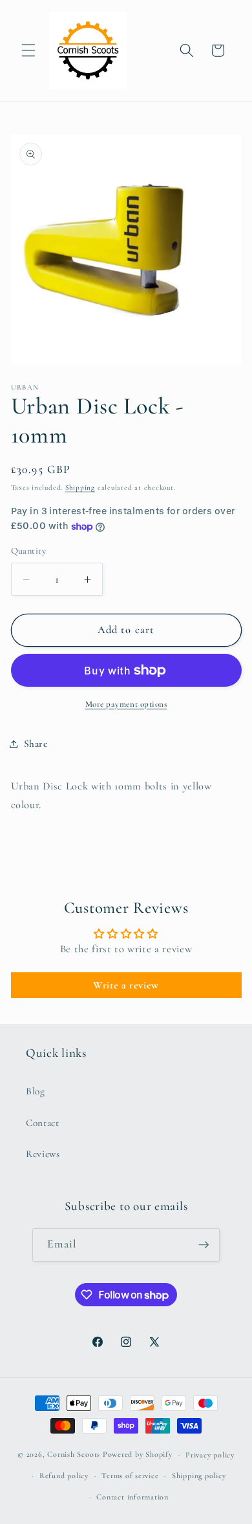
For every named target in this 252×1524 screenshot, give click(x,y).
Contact (42, 1123)
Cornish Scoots (73, 1454)
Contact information (132, 1496)
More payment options (126, 704)
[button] (28, 50)
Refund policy (64, 1475)
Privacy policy (210, 1454)
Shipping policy (199, 1475)
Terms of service (129, 1475)
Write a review (126, 985)
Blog (35, 1091)
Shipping (80, 487)
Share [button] (36, 743)
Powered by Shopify (138, 1454)
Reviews (43, 1154)
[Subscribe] (203, 1245)
